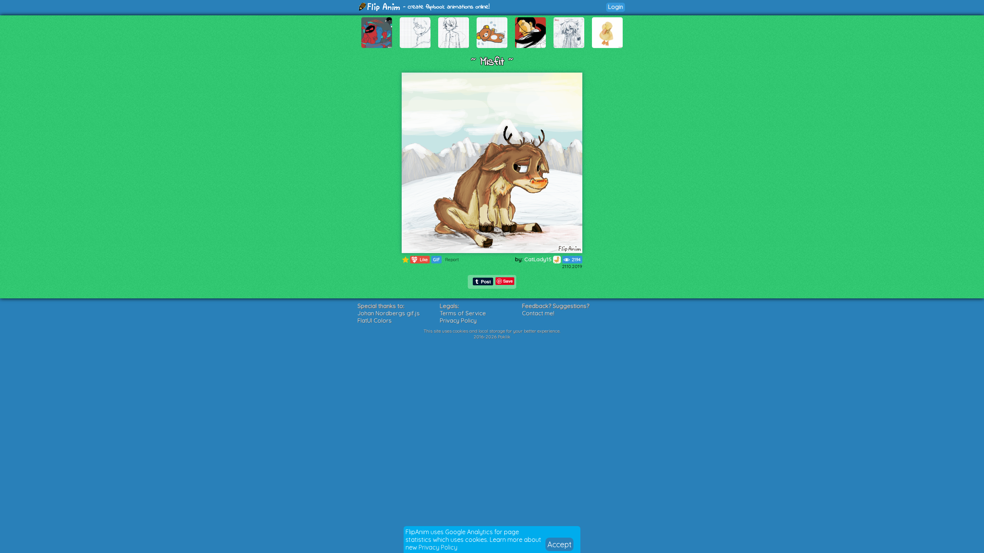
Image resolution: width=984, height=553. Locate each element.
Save (508, 281)
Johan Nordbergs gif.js (388, 313)
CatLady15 (538, 259)
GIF (436, 259)
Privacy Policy (438, 547)
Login (615, 6)
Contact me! (538, 313)
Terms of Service (463, 313)
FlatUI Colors (374, 320)
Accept (559, 544)
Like (419, 259)
